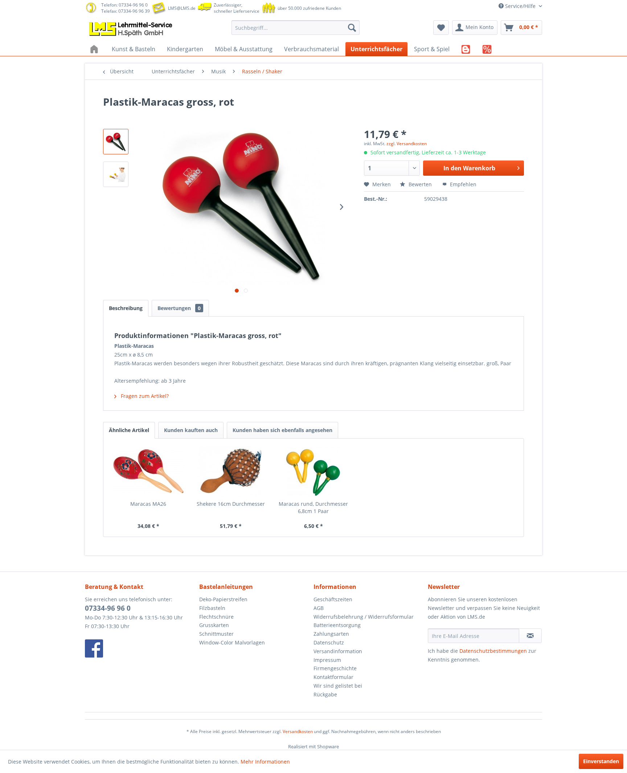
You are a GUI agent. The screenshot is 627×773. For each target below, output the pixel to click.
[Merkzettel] (441, 27)
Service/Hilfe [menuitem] (520, 6)
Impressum (327, 659)
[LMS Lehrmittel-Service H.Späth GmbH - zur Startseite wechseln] (131, 29)
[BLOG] (466, 49)
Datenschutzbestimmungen (493, 650)
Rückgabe (325, 694)
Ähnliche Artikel (129, 430)
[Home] (95, 49)
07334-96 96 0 (108, 608)
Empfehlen (462, 184)
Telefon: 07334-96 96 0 (124, 5)
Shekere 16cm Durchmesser (231, 503)
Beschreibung (126, 308)
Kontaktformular (333, 677)
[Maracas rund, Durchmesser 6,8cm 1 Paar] (313, 471)
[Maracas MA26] (148, 471)
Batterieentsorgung (337, 625)
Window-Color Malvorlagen (232, 642)
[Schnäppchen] (487, 49)
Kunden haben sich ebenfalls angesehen (282, 430)
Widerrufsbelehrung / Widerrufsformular (364, 616)
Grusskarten (214, 625)
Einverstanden (601, 761)
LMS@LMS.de (182, 8)
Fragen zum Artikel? (144, 395)
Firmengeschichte (335, 668)
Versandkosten (298, 731)
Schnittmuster (216, 633)
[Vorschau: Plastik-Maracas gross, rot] (115, 141)
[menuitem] (295, 27)
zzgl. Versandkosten (406, 144)
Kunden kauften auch (191, 430)
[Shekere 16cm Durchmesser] (231, 471)
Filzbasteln (212, 608)
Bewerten (420, 184)
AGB (319, 608)
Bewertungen (179, 308)
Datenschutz (329, 642)
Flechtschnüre (216, 616)
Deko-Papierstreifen (223, 599)
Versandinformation (338, 651)
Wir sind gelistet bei (338, 685)
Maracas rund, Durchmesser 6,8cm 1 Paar (313, 507)
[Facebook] (140, 648)
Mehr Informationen (265, 761)
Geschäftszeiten (333, 599)
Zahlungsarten (331, 633)
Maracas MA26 (148, 503)
